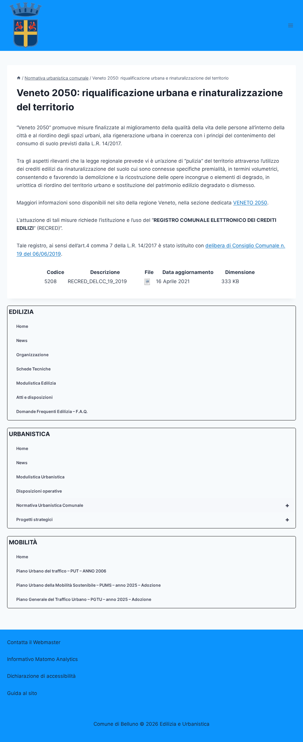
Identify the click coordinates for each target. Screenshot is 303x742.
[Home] (19, 77)
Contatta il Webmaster (33, 642)
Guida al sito (22, 693)
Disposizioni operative (39, 490)
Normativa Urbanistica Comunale (152, 505)
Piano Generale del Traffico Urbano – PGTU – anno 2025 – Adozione (83, 599)
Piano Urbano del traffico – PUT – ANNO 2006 (61, 570)
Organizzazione (32, 354)
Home (22, 326)
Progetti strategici (152, 519)
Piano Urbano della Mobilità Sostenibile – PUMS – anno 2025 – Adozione (88, 585)
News (22, 340)
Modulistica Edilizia (36, 382)
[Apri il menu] (290, 25)
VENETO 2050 (250, 203)
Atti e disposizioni (34, 397)
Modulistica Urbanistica (40, 476)
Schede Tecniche (33, 368)
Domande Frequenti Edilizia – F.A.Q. (52, 411)
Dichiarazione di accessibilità (41, 676)
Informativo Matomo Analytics (42, 659)
